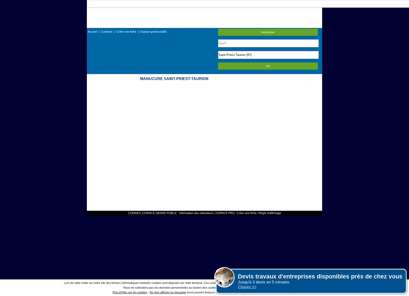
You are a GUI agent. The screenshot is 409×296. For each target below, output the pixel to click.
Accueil (92, 31)
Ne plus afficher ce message (168, 292)
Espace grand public (153, 31)
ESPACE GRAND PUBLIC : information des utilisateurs (178, 213)
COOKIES (134, 213)
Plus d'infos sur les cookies (130, 292)
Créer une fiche (126, 31)
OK (268, 66)
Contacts (106, 31)
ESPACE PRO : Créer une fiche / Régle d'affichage (248, 213)
